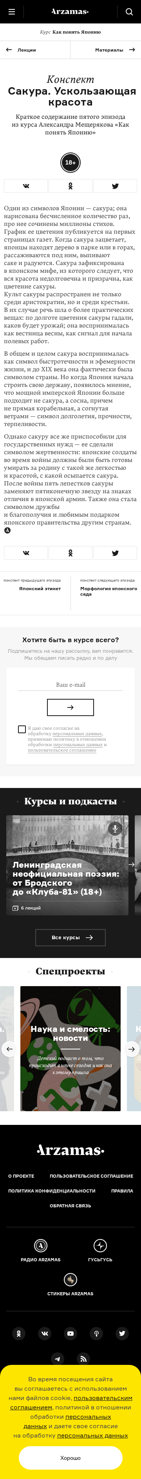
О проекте (21, 1176)
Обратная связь (70, 1206)
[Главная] (70, 1149)
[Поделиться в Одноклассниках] (70, 185)
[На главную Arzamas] (70, 11)
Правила (122, 1191)
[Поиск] (129, 12)
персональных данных (92, 1435)
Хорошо (70, 1458)
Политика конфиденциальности (52, 1191)
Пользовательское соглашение (91, 1176)
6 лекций (31, 908)
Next (131, 864)
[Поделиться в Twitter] (115, 185)
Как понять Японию (70, 32)
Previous (9, 1049)
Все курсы (66, 937)
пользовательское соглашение (62, 750)
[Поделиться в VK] (25, 185)
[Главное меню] (12, 11)
